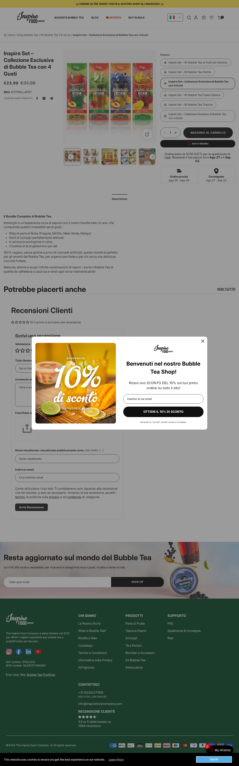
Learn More (116, 759)
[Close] (202, 341)
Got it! (214, 759)
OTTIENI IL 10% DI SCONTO (163, 411)
